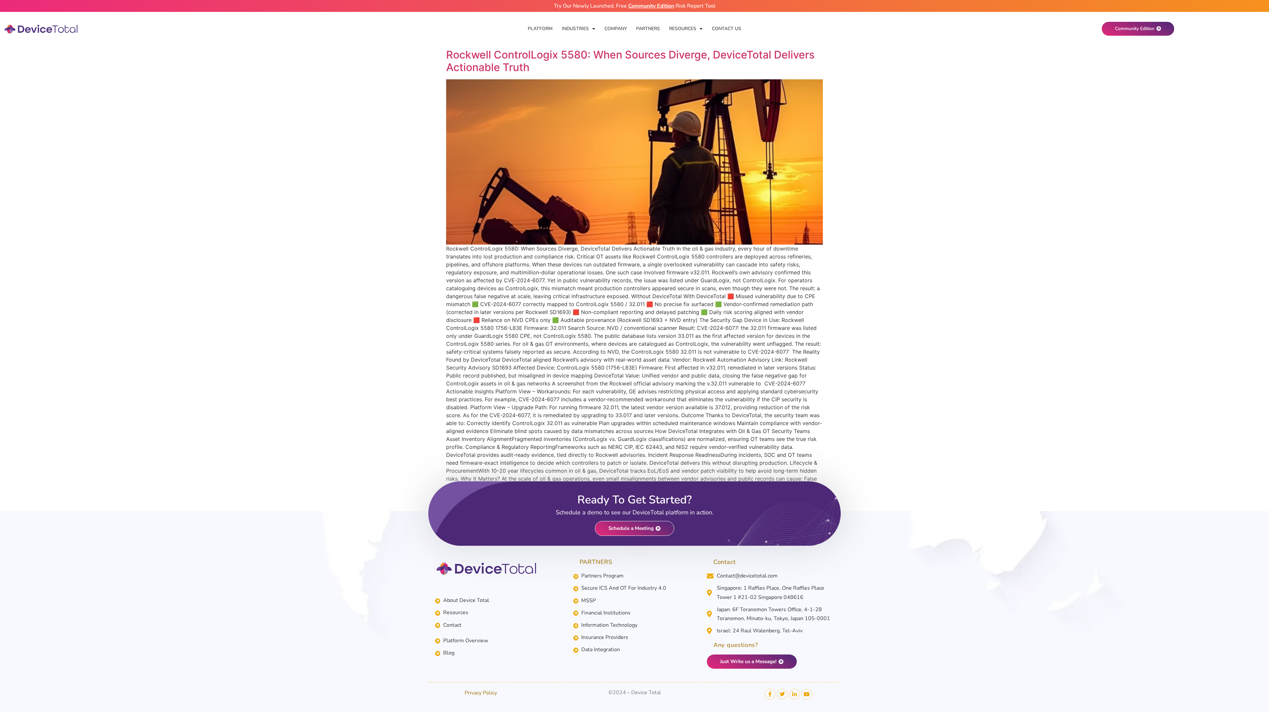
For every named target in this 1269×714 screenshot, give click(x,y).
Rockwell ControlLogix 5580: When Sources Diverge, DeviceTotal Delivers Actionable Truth (630, 61)
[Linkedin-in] (794, 694)
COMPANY (615, 28)
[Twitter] (782, 694)
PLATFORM (540, 28)
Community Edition (651, 6)
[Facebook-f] (770, 694)
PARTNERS (648, 28)
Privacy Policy (481, 692)
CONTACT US (726, 28)
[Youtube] (806, 694)
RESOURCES (682, 28)
